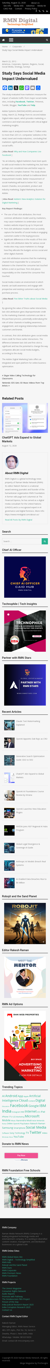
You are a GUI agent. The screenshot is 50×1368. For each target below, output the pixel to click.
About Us (35, 3)
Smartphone (19, 1127)
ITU (10, 1116)
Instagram (16, 1112)
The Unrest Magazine (11, 1288)
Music (13, 1120)
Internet (31, 1111)
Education (5, 1106)
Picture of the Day (10, 1302)
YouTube (22, 105)
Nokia (4, 1124)
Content (31, 1101)
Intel (22, 1112)
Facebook (20, 101)
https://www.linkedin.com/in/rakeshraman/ (47, 11)
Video (44, 1133)
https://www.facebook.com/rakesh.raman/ (36, 11)
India (6, 1111)
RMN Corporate (9, 1270)
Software (5, 1133)
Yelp (33, 105)
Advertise (30, 5)
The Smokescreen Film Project (16, 1299)
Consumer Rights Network (14, 1291)
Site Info (7, 5)
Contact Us (7, 1310)
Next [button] (47, 426)
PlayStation (25, 1123)
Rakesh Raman (37, 1123)
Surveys (26, 66)
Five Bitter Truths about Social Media (30, 298)
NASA (34, 1121)
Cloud (23, 1100)
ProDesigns (43, 1363)
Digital (40, 1100)
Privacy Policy (31, 8)
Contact (18, 8)
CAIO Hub (7, 8)
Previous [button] (22, 426)
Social (40, 64)
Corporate (16, 64)
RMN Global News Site (12, 1257)
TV (27, 1132)
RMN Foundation (10, 1275)
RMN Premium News (11, 1273)
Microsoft (32, 1116)
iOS (38, 1112)
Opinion (25, 64)
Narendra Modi (24, 1120)
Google (34, 1106)
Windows (5, 1137)
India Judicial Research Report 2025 (18, 1304)
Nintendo (40, 1120)
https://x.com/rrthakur (40, 11)
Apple (26, 1096)
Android (11, 1096)
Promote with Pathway (12, 1296)
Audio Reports (8, 1293)
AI (3, 1096)
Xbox (11, 1137)
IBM (42, 1105)
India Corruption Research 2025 (16, 1307)
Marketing (20, 1117)
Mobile (6, 1120)
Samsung (7, 1127)
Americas (6, 64)
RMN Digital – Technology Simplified (18, 1259)
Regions (33, 64)
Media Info (18, 5)
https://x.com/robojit (43, 11)
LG (14, 1116)
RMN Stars (7, 1267)
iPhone (5, 1116)
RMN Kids (6, 1262)
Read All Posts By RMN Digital (18, 519)
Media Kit (41, 5)
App (20, 1096)
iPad (43, 1111)
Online (10, 1123)
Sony (12, 1133)
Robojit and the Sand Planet (14, 1265)
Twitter (30, 101)
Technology (20, 1133)
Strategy (18, 66)
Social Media (7, 66)
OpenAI (16, 1123)
